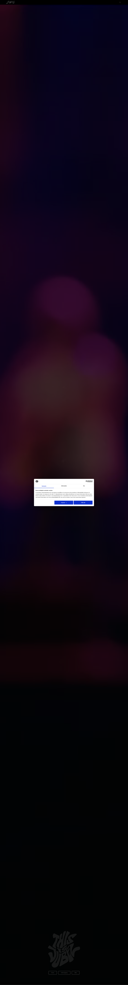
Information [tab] (64, 485)
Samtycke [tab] (44, 486)
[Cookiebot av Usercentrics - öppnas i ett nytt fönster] (87, 481)
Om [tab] (84, 485)
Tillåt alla (83, 502)
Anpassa (63, 502)
